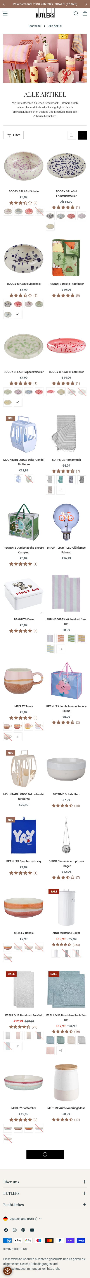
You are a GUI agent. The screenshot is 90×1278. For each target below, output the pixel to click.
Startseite (35, 25)
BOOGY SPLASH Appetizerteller (24, 372)
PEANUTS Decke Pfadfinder (66, 283)
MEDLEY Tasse (23, 706)
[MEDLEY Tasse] (23, 680)
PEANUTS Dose (24, 619)
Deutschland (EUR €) (23, 1218)
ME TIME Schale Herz (66, 794)
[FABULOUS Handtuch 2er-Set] (23, 989)
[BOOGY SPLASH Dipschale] (23, 257)
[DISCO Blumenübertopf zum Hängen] (66, 835)
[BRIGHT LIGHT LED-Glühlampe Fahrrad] (66, 521)
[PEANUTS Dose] (23, 593)
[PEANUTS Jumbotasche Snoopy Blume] (66, 680)
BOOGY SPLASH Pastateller (66, 372)
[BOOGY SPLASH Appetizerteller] (23, 345)
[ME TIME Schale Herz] (66, 768)
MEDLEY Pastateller (23, 1108)
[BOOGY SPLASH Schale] (23, 165)
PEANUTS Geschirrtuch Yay (23, 861)
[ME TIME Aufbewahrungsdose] (66, 1081)
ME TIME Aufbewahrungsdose (66, 1108)
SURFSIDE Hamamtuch (66, 459)
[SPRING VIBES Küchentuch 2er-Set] (66, 593)
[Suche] (76, 13)
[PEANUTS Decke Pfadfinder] (66, 257)
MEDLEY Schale (24, 933)
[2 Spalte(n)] (82, 135)
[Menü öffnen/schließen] (5, 13)
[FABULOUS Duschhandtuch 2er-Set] (66, 989)
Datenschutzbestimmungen (22, 1268)
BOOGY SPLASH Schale (24, 191)
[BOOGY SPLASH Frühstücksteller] (66, 165)
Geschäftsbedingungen (36, 1264)
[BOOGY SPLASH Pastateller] (66, 345)
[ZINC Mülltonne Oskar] (66, 906)
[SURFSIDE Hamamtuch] (66, 433)
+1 (18, 314)
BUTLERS (20, 1249)
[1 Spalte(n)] (72, 135)
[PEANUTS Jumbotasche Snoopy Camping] (23, 521)
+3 (60, 490)
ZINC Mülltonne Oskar (66, 933)
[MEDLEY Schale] (23, 906)
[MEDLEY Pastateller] (23, 1081)
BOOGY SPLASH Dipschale (24, 283)
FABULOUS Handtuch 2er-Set (23, 1015)
